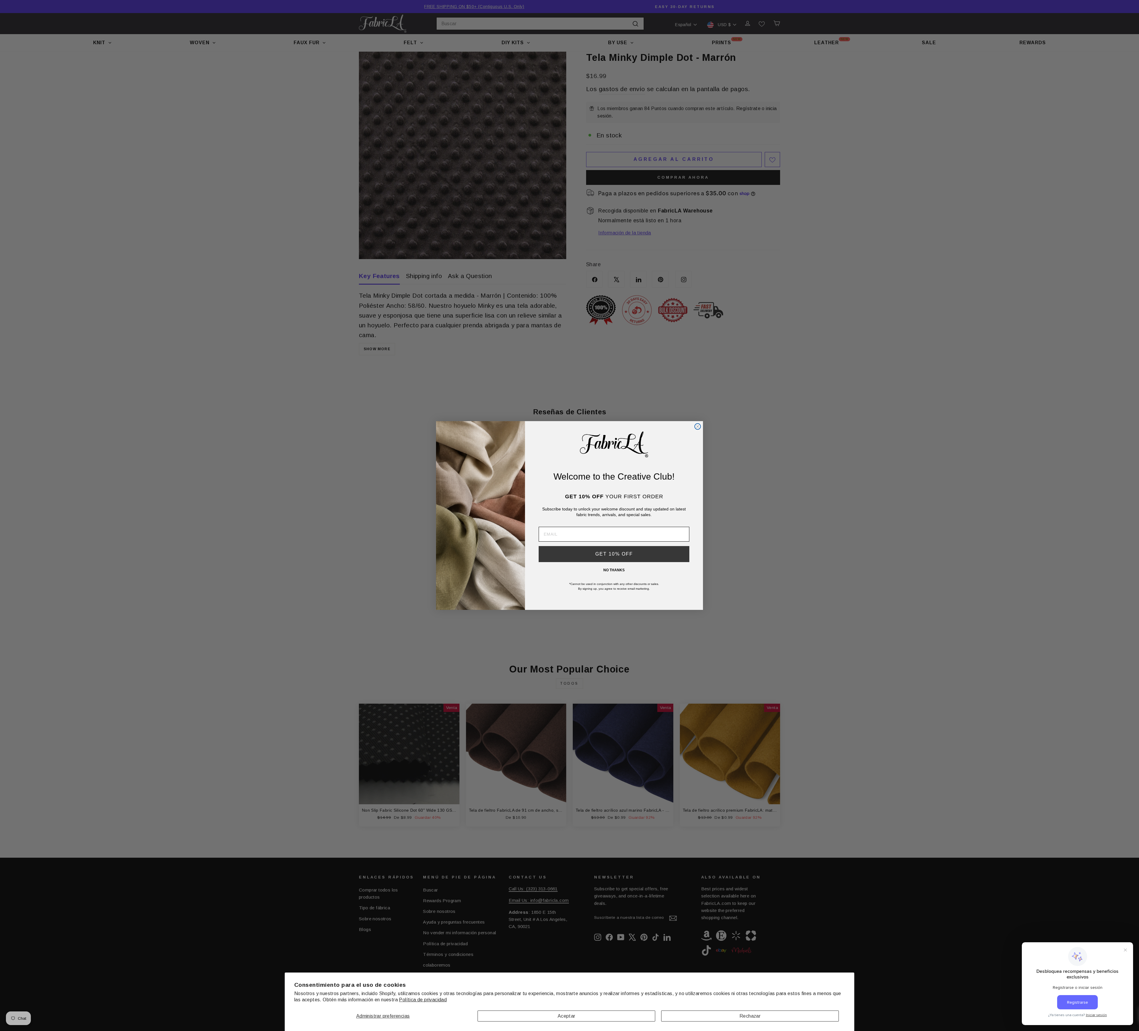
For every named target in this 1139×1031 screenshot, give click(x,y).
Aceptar (566, 1016)
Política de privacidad (423, 999)
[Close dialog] (698, 426)
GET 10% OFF (614, 553)
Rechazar (750, 1016)
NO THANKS (614, 570)
